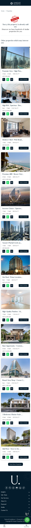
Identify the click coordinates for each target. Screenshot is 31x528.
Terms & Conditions (9, 519)
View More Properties (15, 464)
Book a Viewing (23, 79)
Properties (9, 11)
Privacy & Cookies (22, 519)
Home (2, 11)
